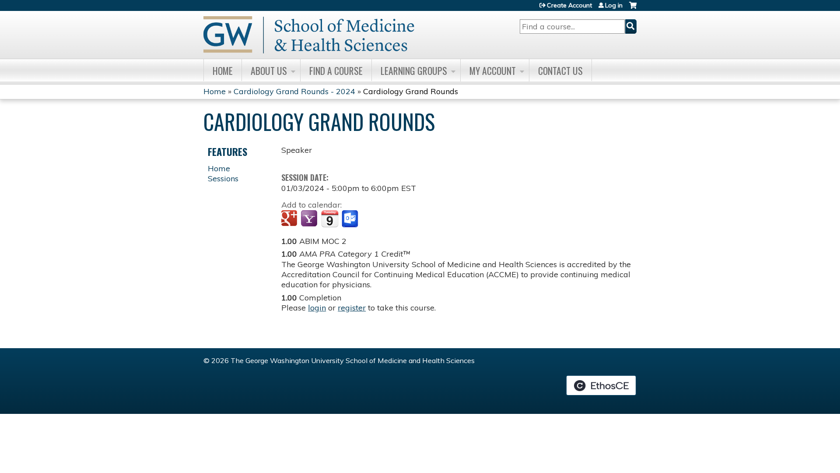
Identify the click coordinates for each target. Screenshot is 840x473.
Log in (614, 5)
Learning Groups (414, 71)
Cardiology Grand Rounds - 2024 (294, 91)
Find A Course (336, 71)
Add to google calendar (290, 219)
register (352, 308)
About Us (269, 71)
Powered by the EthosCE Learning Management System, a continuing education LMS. (601, 385)
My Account (492, 71)
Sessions (223, 178)
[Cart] (633, 8)
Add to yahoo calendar (310, 219)
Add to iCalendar (330, 218)
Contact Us (560, 71)
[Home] (308, 35)
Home (223, 71)
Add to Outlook (351, 219)
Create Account (569, 5)
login (317, 308)
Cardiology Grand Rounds (410, 91)
